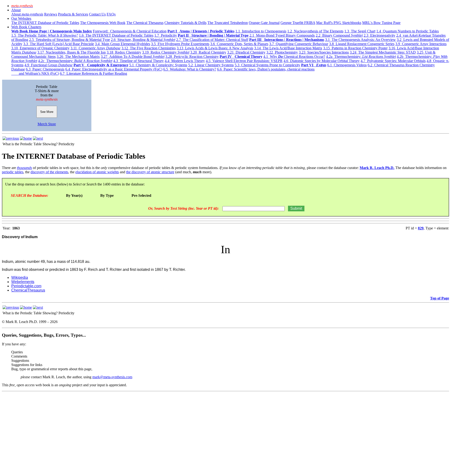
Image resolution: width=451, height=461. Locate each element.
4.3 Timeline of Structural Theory (138, 61)
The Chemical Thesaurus (144, 23)
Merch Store (47, 124)
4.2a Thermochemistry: (361, 57)
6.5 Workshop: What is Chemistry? (189, 69)
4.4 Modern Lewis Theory (185, 61)
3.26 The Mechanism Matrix (78, 57)
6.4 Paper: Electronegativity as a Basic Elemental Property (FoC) (113, 69)
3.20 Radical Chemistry (208, 52)
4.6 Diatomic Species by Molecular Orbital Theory (322, 61)
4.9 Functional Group (48, 65)
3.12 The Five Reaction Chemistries (148, 48)
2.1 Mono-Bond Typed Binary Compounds (282, 35)
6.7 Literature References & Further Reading (93, 73)
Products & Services (73, 14)
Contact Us (97, 14)
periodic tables (12, 172)
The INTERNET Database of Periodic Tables (45, 23)
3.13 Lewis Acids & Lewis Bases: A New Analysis (215, 48)
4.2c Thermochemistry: (75, 61)
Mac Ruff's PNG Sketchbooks (338, 23)
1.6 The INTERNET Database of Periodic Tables (116, 35)
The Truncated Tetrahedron (227, 23)
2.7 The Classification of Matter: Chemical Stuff (212, 40)
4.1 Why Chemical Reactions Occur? (294, 57)
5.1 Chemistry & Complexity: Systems (158, 65)
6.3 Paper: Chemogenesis (45, 69)
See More (46, 112)
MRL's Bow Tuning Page (381, 23)
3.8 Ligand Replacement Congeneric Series (361, 44)
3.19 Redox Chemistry (165, 52)
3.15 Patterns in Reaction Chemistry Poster (355, 48)
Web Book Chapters (26, 27)
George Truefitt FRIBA (297, 23)
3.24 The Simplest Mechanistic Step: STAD (383, 52)
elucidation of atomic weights (97, 172)
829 (421, 228)
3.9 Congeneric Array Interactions (421, 44)
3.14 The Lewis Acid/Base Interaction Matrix (288, 48)
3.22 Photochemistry (282, 52)
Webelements (22, 282)
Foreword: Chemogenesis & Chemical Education (130, 31)
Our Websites (21, 18)
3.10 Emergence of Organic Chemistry (40, 48)
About (16, 10)
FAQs (111, 14)
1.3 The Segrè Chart (359, 31)
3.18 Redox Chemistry (124, 52)
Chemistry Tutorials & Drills (185, 23)
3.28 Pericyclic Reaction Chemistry (192, 57)
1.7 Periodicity (165, 35)
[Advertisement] (143, 426)
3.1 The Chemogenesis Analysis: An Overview (360, 40)
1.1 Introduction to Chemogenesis (260, 31)
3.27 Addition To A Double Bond (132, 57)
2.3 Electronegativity (379, 35)
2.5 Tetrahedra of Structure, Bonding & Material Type (69, 40)
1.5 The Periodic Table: (44, 35)
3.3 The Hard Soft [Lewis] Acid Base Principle (58, 44)
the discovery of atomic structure (150, 172)
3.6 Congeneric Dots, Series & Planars (239, 44)
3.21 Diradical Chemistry (246, 52)
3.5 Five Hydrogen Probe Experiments (180, 44)
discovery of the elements (49, 172)
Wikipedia (19, 278)
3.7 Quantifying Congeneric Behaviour (298, 44)
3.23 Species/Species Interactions (324, 52)
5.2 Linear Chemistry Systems (211, 65)
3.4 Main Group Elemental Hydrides (122, 44)
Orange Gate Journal (264, 23)
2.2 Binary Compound (339, 35)
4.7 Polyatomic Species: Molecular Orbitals (393, 61)
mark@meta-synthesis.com (112, 377)
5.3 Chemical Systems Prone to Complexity (267, 65)
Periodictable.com (26, 286)
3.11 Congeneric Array (95, 48)
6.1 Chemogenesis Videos (347, 65)
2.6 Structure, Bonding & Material (143, 40)
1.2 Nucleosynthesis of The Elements (315, 31)
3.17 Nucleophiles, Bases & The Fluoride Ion (71, 52)
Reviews (50, 14)
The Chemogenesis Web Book (102, 23)
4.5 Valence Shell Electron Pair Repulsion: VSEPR (244, 61)
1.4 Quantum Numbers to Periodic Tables (407, 31)
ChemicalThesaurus (28, 290)
